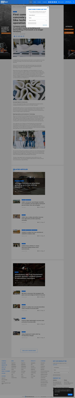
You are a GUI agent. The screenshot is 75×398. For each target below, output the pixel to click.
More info (56, 394)
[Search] (73, 2)
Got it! (70, 394)
